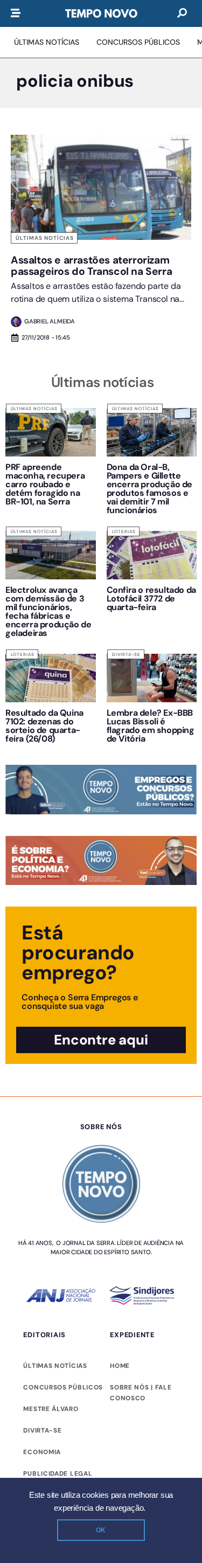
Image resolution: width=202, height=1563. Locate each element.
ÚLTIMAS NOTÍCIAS (55, 1365)
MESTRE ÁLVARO (50, 1409)
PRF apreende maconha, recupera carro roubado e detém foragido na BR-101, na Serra (45, 484)
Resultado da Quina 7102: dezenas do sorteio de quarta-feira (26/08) (44, 725)
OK (101, 1530)
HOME (120, 1365)
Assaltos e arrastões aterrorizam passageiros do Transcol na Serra (91, 265)
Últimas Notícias (45, 237)
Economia (42, 1452)
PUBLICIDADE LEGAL (57, 1473)
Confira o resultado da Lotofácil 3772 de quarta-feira (151, 598)
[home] (101, 13)
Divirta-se (126, 654)
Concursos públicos (63, 1387)
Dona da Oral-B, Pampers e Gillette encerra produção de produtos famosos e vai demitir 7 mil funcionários (149, 488)
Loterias (124, 531)
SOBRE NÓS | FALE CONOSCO (140, 1392)
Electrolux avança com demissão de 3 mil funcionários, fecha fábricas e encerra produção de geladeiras (48, 611)
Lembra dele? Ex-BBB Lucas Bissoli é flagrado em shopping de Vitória (150, 725)
